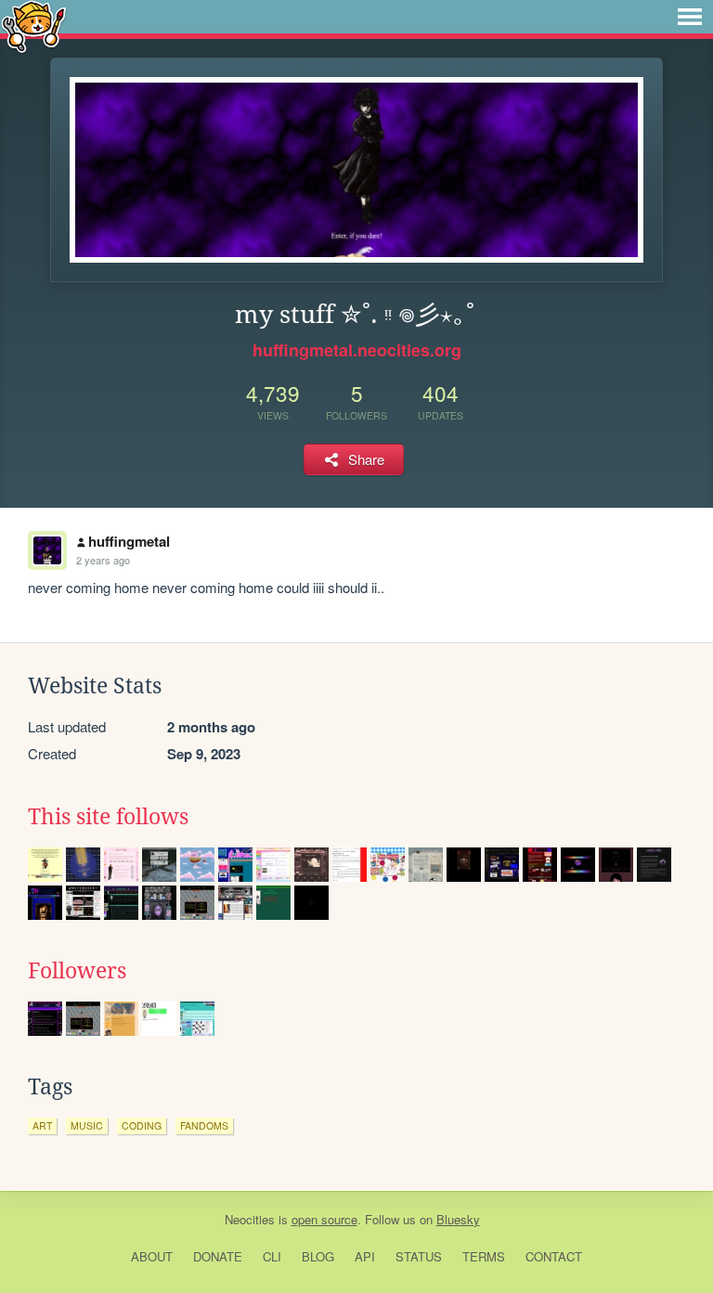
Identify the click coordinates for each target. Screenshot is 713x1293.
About (152, 1256)
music (87, 1125)
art (42, 1125)
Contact (553, 1256)
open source (324, 1219)
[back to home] (34, 25)
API (365, 1256)
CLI (272, 1256)
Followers (77, 971)
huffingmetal (129, 541)
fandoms (204, 1125)
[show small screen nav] (690, 16)
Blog (318, 1256)
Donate (217, 1256)
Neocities (250, 1219)
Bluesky (458, 1219)
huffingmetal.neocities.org (357, 350)
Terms (483, 1256)
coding (142, 1125)
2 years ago (103, 559)
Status (418, 1256)
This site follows (108, 817)
